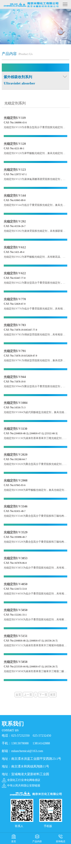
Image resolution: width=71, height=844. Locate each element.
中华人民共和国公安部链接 (23, 785)
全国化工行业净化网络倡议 (23, 780)
